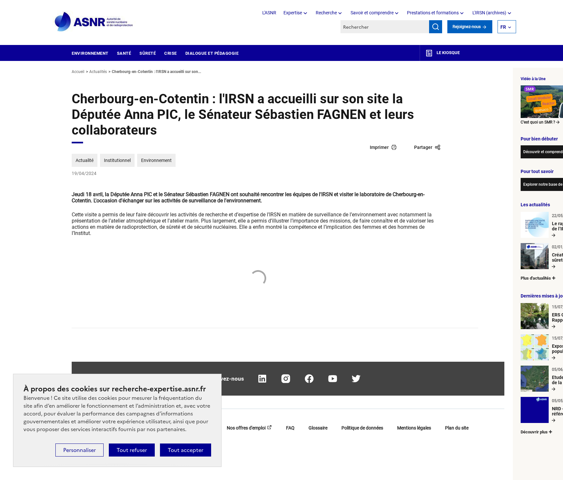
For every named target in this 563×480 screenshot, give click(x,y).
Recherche (326, 12)
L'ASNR (269, 12)
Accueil (78, 71)
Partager (423, 147)
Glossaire (318, 427)
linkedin (262, 379)
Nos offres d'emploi (246, 427)
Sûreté (147, 53)
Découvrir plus (534, 431)
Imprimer (379, 147)
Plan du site (457, 427)
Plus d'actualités (536, 278)
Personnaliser (79, 450)
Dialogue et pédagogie (212, 53)
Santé (124, 53)
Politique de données (362, 427)
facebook (309, 379)
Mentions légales (414, 427)
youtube (332, 379)
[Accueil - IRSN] (94, 22)
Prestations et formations (433, 12)
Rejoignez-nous (467, 26)
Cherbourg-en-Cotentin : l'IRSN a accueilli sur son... (156, 71)
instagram (286, 379)
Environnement (90, 53)
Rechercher (435, 26)
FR (503, 27)
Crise (170, 53)
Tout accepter (185, 450)
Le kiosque (448, 52)
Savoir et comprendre (372, 12)
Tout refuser (132, 450)
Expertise (292, 12)
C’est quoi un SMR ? (538, 122)
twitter (356, 379)
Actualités (98, 71)
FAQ (290, 427)
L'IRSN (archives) (489, 12)
